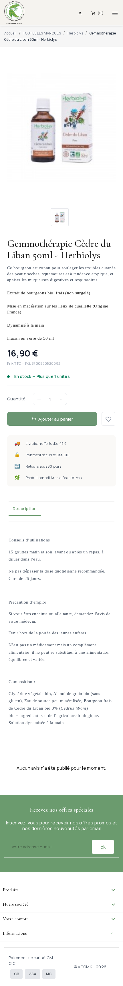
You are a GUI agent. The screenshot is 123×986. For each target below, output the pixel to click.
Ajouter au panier (55, 419)
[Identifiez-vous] (81, 13)
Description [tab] (25, 508)
